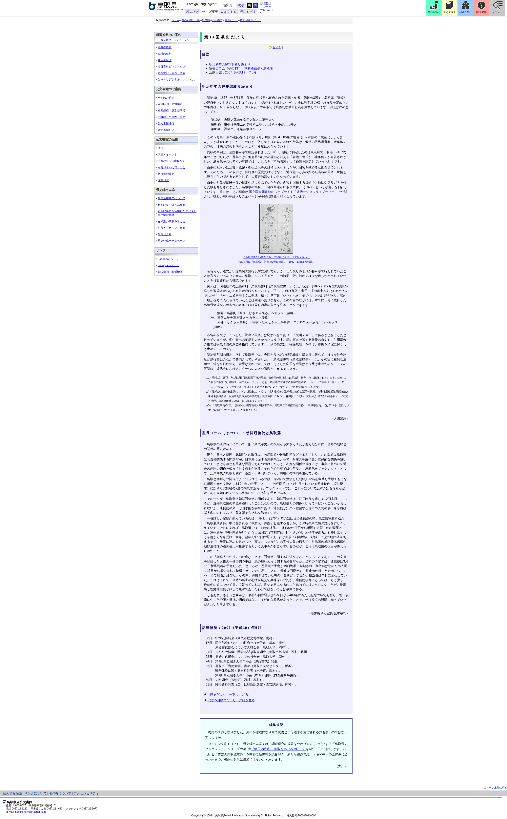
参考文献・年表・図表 (171, 73)
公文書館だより (167, 130)
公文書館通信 (166, 123)
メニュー (497, 12)
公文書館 (217, 20)
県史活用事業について (171, 198)
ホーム (175, 20)
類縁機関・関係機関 (170, 271)
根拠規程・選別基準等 (171, 110)
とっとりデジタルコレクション (177, 79)
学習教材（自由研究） (171, 160)
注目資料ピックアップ (171, 66)
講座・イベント (167, 154)
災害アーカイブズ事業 (171, 227)
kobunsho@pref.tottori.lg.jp (30, 811)
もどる (277, 47)
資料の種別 (165, 53)
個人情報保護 (12, 793)
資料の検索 (165, 47)
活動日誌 (163, 180)
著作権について (60, 793)
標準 (240, 5)
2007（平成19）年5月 (240, 72)
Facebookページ (168, 258)
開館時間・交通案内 (170, 104)
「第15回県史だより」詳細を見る (231, 700)
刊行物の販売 (166, 173)
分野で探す (450, 12)
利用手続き (165, 60)
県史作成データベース (171, 240)
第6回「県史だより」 (225, 410)
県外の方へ (434, 12)
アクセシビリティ (86, 793)
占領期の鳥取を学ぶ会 (171, 221)
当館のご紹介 (166, 97)
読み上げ (192, 11)
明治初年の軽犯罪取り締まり (229, 64)
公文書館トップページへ (175, 39)
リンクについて (35, 793)
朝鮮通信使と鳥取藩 (258, 68)
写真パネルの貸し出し (171, 167)
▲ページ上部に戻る (495, 787)
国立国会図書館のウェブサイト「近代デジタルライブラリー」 (293, 192)
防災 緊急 (481, 12)
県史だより (231, 20)
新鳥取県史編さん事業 (171, 204)
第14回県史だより (250, 20)
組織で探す (465, 12)
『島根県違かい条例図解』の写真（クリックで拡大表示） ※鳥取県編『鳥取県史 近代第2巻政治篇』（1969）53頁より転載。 (276, 259)
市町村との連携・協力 (171, 117)
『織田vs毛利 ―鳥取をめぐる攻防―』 (278, 749)
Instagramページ (168, 265)
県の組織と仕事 (191, 20)
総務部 (206, 20)
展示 (160, 148)
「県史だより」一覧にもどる (227, 694)
